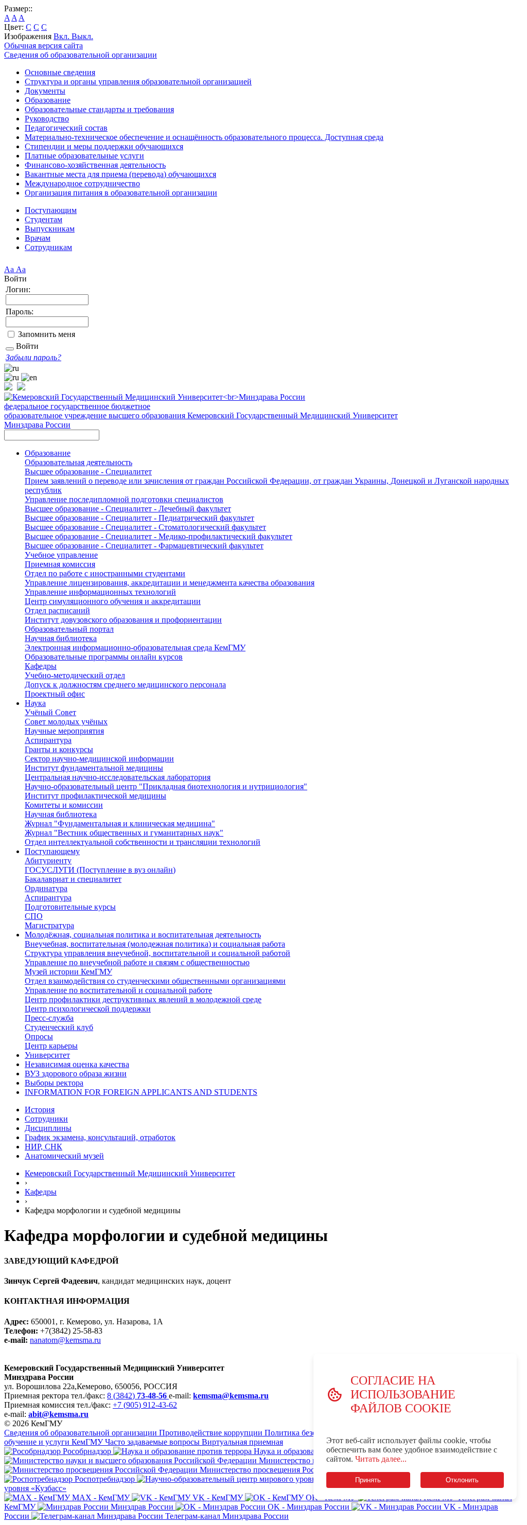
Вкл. (63, 36)
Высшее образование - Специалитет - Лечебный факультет (128, 508)
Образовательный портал (69, 629)
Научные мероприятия (64, 730)
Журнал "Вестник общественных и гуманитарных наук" (124, 832)
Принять (368, 1480)
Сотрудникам (48, 247)
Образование (48, 100)
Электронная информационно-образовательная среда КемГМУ (135, 647)
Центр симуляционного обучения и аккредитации (113, 601)
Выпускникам (50, 228)
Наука (35, 703)
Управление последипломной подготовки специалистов (124, 499)
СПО (34, 916)
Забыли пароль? (33, 357)
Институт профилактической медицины (95, 795)
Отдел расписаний (57, 610)
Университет (47, 1055)
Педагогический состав (66, 127)
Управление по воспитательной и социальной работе (118, 990)
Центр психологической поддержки (88, 1008)
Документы (45, 90)
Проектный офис (55, 693)
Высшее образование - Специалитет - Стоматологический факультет (145, 527)
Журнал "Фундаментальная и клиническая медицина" (120, 823)
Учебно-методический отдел (75, 675)
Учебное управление (61, 555)
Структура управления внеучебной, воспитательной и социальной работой (157, 953)
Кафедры (41, 666)
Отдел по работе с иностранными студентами (105, 573)
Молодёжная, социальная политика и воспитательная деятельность (143, 934)
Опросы (39, 1036)
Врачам (37, 238)
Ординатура (46, 888)
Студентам (43, 219)
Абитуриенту (48, 860)
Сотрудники (46, 1118)
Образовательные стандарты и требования (99, 109)
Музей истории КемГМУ (68, 971)
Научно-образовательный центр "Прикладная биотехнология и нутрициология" (166, 786)
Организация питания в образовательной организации (121, 192)
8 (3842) (137, 1395)
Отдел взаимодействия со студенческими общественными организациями (155, 981)
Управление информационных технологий (100, 592)
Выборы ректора (54, 1082)
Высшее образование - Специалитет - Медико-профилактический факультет (158, 536)
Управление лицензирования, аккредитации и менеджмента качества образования (169, 582)
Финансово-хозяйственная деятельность (95, 165)
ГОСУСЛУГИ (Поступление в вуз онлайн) (100, 869)
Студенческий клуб (59, 1027)
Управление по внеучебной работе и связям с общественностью (137, 962)
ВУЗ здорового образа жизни (76, 1073)
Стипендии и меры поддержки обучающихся (104, 146)
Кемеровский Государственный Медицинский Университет (130, 1173)
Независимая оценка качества (77, 1064)
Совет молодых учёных (66, 721)
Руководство (47, 118)
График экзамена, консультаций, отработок (100, 1137)
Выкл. (82, 36)
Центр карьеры (51, 1045)
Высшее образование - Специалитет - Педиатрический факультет (139, 517)
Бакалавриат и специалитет (73, 879)
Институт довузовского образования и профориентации (123, 619)
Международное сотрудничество (82, 183)
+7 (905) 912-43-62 (145, 1404)
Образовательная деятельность (78, 462)
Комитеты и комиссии (64, 805)
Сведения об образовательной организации (80, 54)
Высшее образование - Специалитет (88, 471)
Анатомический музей (64, 1155)
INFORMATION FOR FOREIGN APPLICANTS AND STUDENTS (141, 1092)
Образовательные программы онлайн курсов (104, 656)
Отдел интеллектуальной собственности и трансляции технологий (142, 842)
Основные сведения (60, 72)
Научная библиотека (61, 638)
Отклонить (462, 1480)
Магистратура (49, 925)
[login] (10, 348)
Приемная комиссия (60, 564)
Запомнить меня (46, 334)
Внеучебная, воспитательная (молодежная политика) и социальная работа (155, 943)
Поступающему (52, 851)
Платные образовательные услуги (84, 155)
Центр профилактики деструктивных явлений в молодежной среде (143, 999)
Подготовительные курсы (70, 906)
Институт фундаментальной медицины (94, 768)
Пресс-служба (49, 1018)
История (40, 1109)
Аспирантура (48, 740)
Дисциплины (48, 1128)
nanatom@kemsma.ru (65, 1340)
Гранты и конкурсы (59, 749)
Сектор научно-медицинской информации (99, 758)
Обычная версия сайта (43, 45)
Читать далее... (381, 1459)
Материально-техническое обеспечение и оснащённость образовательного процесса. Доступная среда (204, 137)
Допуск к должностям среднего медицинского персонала (125, 684)
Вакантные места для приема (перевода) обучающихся (120, 174)
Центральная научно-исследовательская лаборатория (117, 777)
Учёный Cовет (50, 712)
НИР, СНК (43, 1146)
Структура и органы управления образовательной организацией (138, 81)
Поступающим (51, 210)
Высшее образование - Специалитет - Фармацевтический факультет (144, 545)
